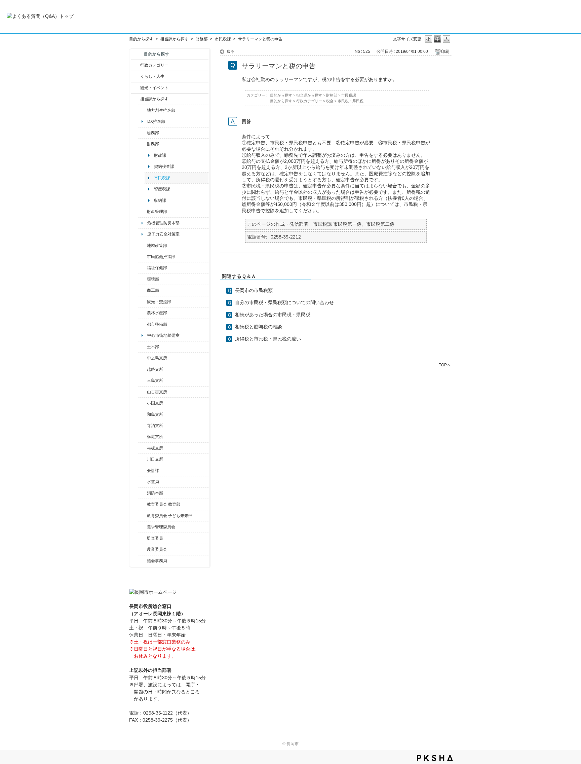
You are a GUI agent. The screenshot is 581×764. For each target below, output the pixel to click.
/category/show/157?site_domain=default (142, 561)
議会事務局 (157, 560)
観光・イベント (154, 87)
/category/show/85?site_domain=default (142, 493)
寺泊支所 (155, 425)
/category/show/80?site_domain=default (142, 437)
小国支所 (155, 403)
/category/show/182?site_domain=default (142, 324)
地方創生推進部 (161, 110)
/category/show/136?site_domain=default (142, 448)
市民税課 (223, 39)
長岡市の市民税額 (254, 290)
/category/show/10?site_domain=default (142, 133)
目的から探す (141, 39)
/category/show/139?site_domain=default (142, 414)
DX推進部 (156, 121)
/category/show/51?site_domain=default (142, 516)
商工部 (153, 290)
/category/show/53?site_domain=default (142, 380)
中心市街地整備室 (163, 335)
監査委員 (155, 538)
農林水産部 (157, 313)
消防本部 (155, 493)
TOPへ (445, 365)
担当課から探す (174, 39)
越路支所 (155, 369)
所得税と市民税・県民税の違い (268, 338)
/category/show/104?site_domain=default (142, 246)
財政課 (160, 155)
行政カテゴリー (154, 65)
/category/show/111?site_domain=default (142, 527)
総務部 (153, 133)
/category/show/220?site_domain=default (142, 538)
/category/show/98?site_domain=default (142, 392)
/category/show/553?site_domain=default (142, 212)
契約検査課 (164, 166)
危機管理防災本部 (163, 223)
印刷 (445, 51)
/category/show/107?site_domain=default (142, 358)
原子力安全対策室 (163, 234)
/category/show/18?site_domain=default (136, 88)
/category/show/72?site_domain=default (142, 144)
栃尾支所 (155, 436)
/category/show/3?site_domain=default (136, 65)
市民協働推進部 (161, 256)
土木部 (153, 346)
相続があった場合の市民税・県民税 (272, 314)
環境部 (153, 279)
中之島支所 (157, 358)
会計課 (153, 470)
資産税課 (162, 189)
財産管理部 (157, 211)
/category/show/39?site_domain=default (142, 504)
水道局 (153, 481)
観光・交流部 (159, 301)
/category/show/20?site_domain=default (142, 302)
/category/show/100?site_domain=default (142, 110)
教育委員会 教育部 (163, 504)
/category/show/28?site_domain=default (142, 347)
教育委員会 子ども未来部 (169, 515)
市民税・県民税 (350, 101)
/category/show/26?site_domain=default (142, 257)
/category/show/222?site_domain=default (142, 549)
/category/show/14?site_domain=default (142, 268)
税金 (330, 101)
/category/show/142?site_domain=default (142, 369)
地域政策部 (157, 245)
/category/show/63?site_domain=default (142, 426)
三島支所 (155, 380)
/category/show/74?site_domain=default (142, 403)
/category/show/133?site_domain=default (142, 459)
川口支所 (155, 459)
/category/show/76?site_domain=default (142, 313)
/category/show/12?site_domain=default (136, 76)
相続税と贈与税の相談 (258, 326)
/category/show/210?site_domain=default (142, 471)
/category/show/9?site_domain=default (136, 99)
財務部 (202, 39)
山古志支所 (157, 392)
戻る (231, 51)
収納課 (160, 200)
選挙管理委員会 (161, 526)
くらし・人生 (152, 76)
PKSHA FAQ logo (435, 758)
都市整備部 (157, 324)
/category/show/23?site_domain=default (142, 279)
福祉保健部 (157, 267)
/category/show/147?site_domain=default (142, 482)
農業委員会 (157, 549)
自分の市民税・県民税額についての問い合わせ (284, 302)
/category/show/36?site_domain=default (142, 290)
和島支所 (155, 414)
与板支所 (155, 448)
